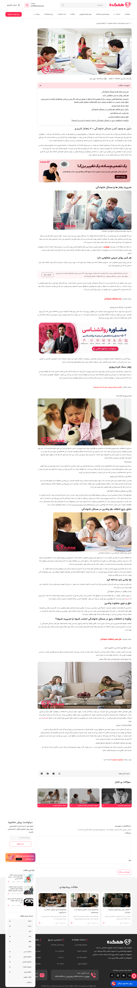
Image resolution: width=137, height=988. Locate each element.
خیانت (29, 926)
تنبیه (127, 598)
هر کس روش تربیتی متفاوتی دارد (116, 95)
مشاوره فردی (27, 972)
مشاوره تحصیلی (26, 962)
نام (130, 860)
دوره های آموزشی (85, 14)
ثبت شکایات (62, 14)
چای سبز (127, 362)
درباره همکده (48, 14)
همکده (127, 14)
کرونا (30, 946)
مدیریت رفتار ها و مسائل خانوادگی (115, 91)
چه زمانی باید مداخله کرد (119, 113)
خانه (130, 23)
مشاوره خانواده (117, 759)
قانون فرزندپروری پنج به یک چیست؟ (107, 387)
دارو (30, 931)
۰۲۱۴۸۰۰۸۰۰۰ (37, 6)
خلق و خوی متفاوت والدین (118, 117)
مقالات (72, 14)
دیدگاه (128, 833)
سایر (30, 936)
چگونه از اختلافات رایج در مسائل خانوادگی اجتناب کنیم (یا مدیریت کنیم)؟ (100, 120)
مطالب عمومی (27, 977)
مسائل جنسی (27, 952)
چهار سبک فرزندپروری (120, 105)
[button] (40, 85)
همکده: (33, 4)
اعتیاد (29, 921)
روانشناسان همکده (102, 14)
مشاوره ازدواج (27, 957)
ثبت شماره (20, 844)
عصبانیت (44, 718)
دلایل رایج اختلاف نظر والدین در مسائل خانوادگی (110, 109)
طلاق (30, 941)
